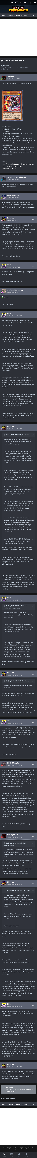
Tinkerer (10, 218)
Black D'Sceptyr (13, 763)
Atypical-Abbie (13, 195)
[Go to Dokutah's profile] (4, 78)
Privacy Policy (29, 1147)
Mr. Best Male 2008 (15, 290)
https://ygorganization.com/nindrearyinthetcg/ (17, 164)
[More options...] (33, 78)
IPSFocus (14, 1147)
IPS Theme (6, 1147)
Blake (9, 265)
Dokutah (6, 66)
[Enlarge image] (6, 297)
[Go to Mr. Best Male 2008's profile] (4, 291)
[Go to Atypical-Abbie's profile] (4, 196)
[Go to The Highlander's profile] (4, 836)
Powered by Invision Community (18, 1149)
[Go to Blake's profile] (4, 266)
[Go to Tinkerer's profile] (4, 219)
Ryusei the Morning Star (16, 177)
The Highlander (13, 835)
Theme (21, 1147)
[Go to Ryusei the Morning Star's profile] (4, 178)
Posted (14, 79)
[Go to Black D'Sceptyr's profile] (4, 764)
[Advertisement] (18, 37)
